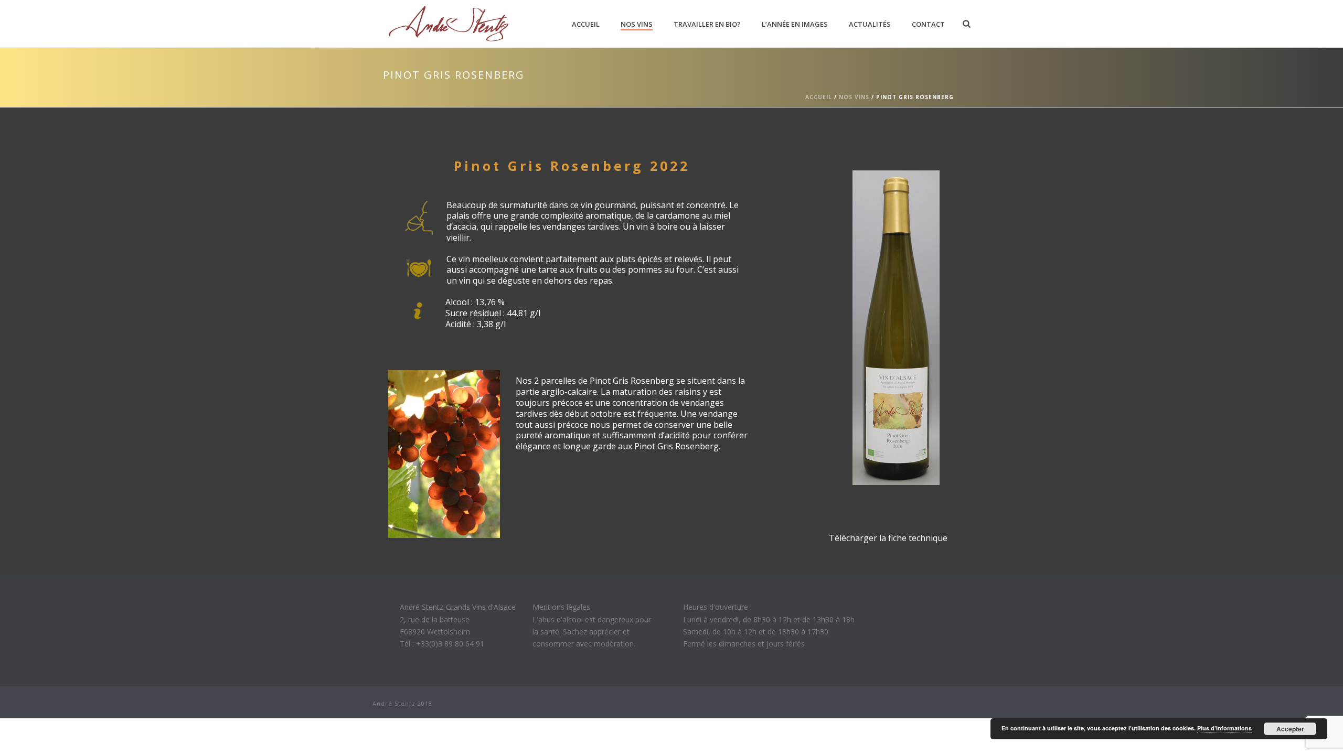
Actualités (870, 24)
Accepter (1290, 729)
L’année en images (795, 24)
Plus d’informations (1224, 728)
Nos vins (637, 24)
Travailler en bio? (707, 24)
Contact (928, 24)
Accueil (586, 24)
